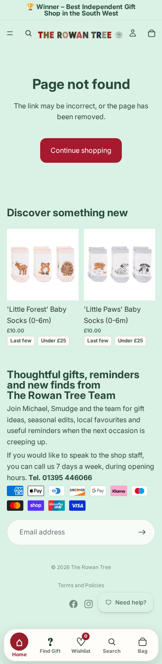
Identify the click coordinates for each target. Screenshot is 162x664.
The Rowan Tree (91, 567)
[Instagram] (88, 604)
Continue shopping (81, 150)
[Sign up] (142, 532)
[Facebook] (73, 604)
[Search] (28, 33)
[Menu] (10, 34)
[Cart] (151, 33)
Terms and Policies (81, 585)
